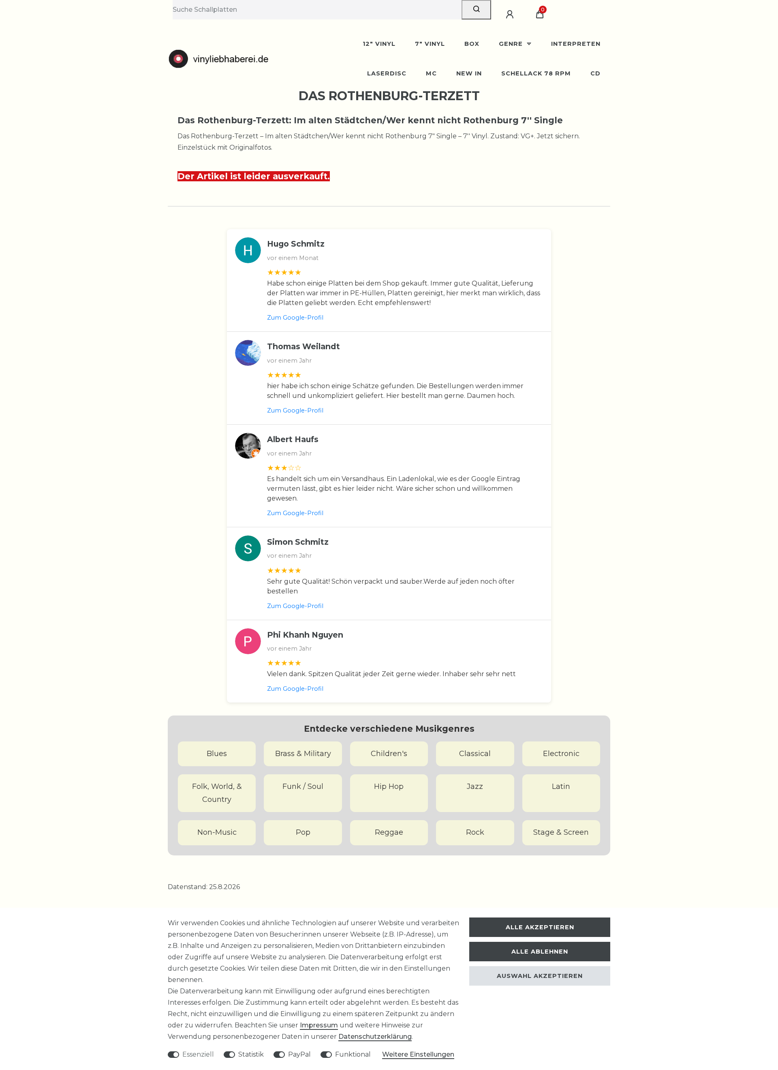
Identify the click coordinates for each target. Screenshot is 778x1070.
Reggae (389, 832)
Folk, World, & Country (217, 793)
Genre (512, 43)
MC (431, 73)
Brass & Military (303, 753)
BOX (471, 43)
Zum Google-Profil (295, 317)
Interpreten (576, 43)
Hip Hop (389, 786)
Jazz (475, 786)
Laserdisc (386, 73)
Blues (217, 753)
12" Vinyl (379, 43)
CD (595, 73)
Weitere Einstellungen (418, 1054)
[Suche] (476, 9)
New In (469, 73)
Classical (475, 753)
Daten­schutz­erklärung (375, 1036)
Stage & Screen (561, 832)
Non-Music (217, 832)
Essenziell (198, 1054)
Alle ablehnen (539, 951)
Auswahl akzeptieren (540, 976)
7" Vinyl (430, 43)
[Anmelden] (511, 14)
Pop (303, 832)
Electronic (561, 753)
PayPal (299, 1054)
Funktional (353, 1054)
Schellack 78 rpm (536, 73)
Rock (475, 832)
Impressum (319, 1025)
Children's (389, 753)
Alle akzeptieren (540, 927)
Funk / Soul (302, 786)
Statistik (251, 1054)
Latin (561, 786)
